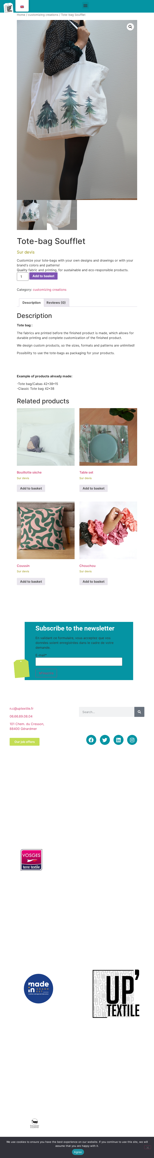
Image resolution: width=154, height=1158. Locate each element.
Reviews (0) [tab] (56, 303)
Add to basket (43, 276)
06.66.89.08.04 (21, 716)
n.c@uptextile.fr (21, 708)
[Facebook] (91, 740)
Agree (78, 1152)
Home (21, 15)
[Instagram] (132, 740)
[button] (85, 5)
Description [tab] (31, 303)
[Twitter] (105, 740)
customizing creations (43, 15)
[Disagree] (147, 1147)
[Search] (139, 712)
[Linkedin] (118, 740)
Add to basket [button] (31, 488)
